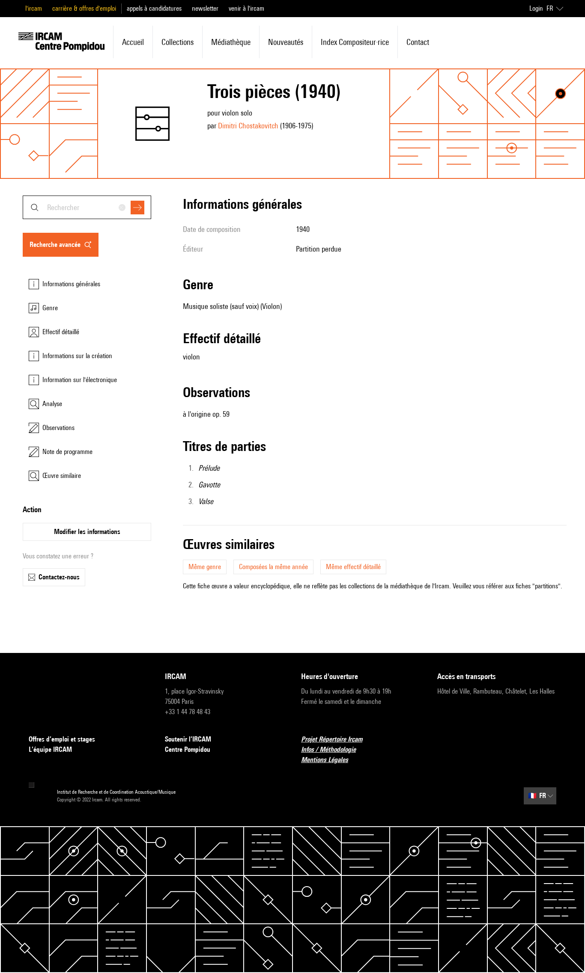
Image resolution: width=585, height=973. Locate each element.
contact (417, 42)
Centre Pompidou (187, 749)
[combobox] (87, 207)
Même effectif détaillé (353, 567)
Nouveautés (285, 42)
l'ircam (33, 8)
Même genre (204, 567)
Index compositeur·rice (355, 42)
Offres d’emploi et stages (62, 739)
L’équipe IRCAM (50, 749)
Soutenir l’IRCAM (188, 739)
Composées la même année (273, 567)
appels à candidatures (154, 8)
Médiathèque (231, 42)
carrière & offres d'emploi (84, 8)
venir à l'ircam (246, 8)
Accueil (133, 42)
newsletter (205, 8)
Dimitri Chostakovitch (248, 125)
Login (536, 8)
